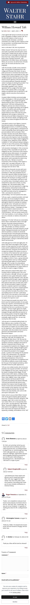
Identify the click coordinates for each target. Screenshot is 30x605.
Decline (15, 602)
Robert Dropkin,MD (14, 469)
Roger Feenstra (11, 494)
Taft (8, 425)
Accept (15, 597)
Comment (5, 555)
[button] (17, 2)
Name (4, 573)
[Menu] (15, 22)
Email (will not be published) (11, 580)
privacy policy (16, 592)
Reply (26, 464)
